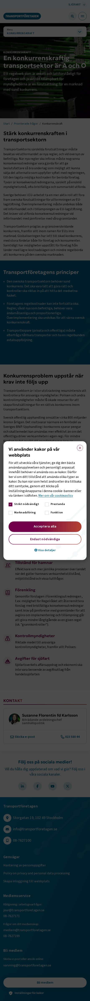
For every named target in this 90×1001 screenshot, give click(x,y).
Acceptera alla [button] (45, 526)
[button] (45, 550)
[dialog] (45, 500)
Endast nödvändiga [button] (45, 539)
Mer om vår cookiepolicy (55, 495)
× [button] (78, 447)
